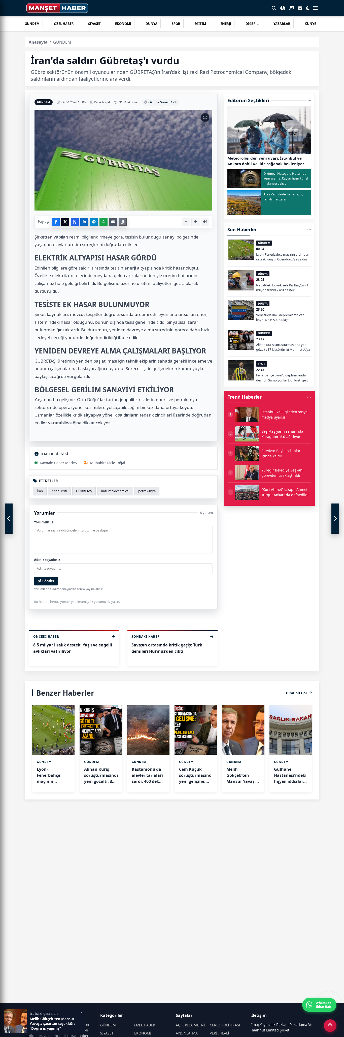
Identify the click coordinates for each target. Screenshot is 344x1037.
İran (40, 491)
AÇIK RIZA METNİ (190, 1025)
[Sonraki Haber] (335, 518)
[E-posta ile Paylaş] (113, 222)
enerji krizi (59, 491)
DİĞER (251, 23)
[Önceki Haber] (9, 518)
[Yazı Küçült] (186, 222)
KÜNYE (310, 23)
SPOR (176, 23)
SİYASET (94, 23)
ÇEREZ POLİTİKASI (225, 1025)
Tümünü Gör (296, 693)
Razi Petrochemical (115, 491)
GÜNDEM (32, 23)
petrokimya (147, 491)
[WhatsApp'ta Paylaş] (103, 222)
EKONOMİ (123, 23)
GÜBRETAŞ (84, 491)
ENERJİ (225, 23)
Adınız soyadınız (47, 559)
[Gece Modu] (307, 8)
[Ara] (274, 8)
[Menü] (315, 8)
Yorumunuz (43, 522)
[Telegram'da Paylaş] (94, 222)
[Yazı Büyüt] (195, 222)
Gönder (48, 581)
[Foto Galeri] (291, 8)
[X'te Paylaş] (65, 222)
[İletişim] (300, 8)
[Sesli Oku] (205, 222)
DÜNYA (151, 23)
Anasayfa (38, 42)
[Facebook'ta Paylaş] (56, 222)
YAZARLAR (281, 23)
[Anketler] (283, 8)
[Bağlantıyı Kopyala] (123, 222)
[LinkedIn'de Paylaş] (84, 222)
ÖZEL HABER (64, 23)
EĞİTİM (200, 23)
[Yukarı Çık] (330, 1025)
